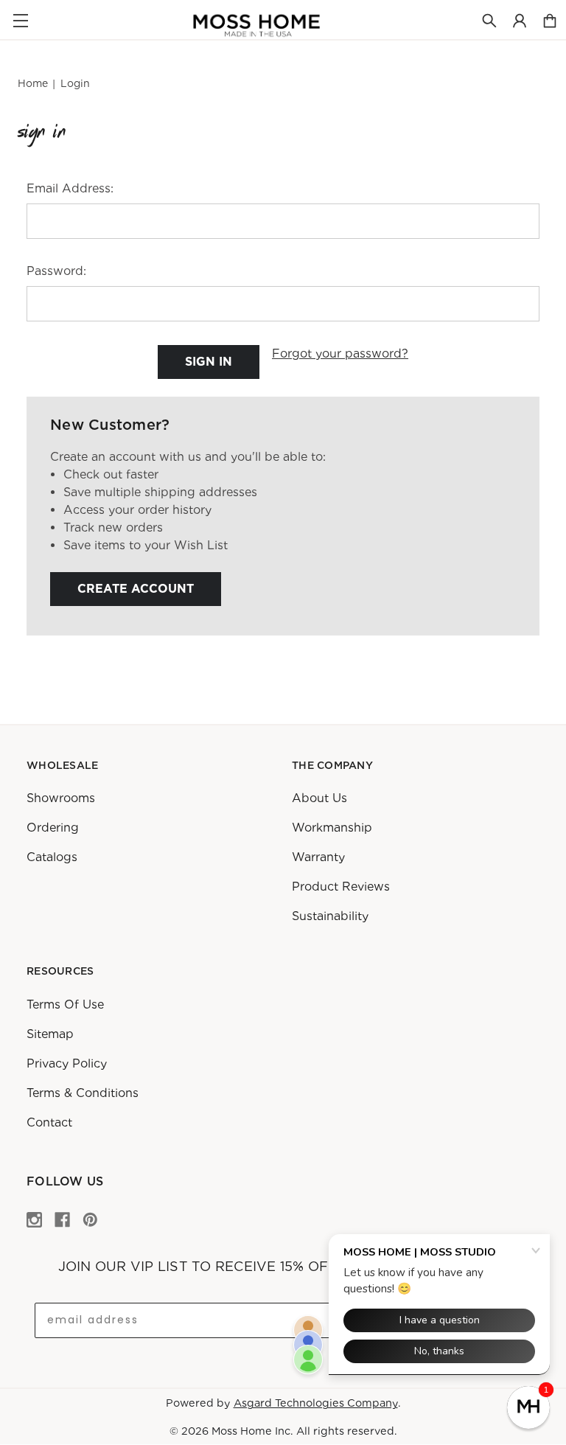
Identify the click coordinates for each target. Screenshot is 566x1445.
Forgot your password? (340, 354)
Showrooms (61, 798)
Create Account (135, 589)
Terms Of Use (65, 1004)
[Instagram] (34, 1220)
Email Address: (70, 188)
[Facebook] (62, 1220)
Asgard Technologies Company (316, 1402)
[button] (528, 1407)
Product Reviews (341, 887)
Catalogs (52, 857)
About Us (319, 798)
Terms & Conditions (83, 1092)
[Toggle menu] (20, 20)
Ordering (53, 828)
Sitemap (50, 1033)
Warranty (318, 857)
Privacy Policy (67, 1063)
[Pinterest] (90, 1220)
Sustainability (330, 916)
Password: (56, 271)
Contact (49, 1122)
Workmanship (332, 828)
